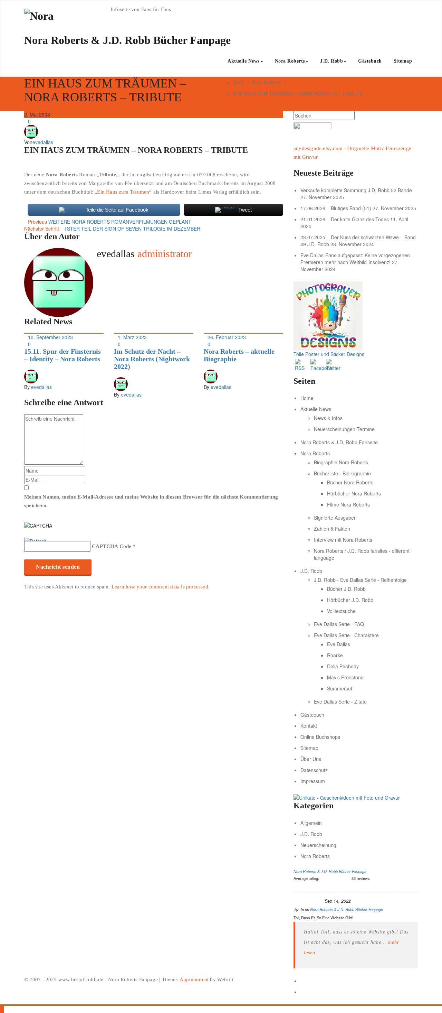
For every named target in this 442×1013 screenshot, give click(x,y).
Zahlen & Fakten (332, 528)
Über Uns (310, 758)
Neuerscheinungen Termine (344, 429)
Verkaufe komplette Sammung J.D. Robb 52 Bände (356, 190)
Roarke (335, 655)
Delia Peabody (343, 666)
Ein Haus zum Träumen (123, 192)
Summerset (339, 688)
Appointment (194, 979)
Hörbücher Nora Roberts (354, 493)
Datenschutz (314, 769)
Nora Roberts (290, 61)
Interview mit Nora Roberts (343, 539)
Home (307, 397)
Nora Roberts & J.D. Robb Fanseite (339, 442)
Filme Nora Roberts (348, 504)
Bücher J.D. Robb (346, 588)
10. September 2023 (50, 337)
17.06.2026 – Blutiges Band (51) (335, 208)
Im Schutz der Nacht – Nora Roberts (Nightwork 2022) (152, 358)
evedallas (42, 142)
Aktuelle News (244, 61)
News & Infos (328, 418)
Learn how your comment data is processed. (161, 586)
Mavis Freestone (345, 677)
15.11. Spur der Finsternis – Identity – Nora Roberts (62, 355)
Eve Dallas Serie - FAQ (339, 624)
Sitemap (403, 61)
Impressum (312, 781)
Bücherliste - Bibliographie (342, 473)
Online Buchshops (320, 736)
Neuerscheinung (318, 845)
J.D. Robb (331, 61)
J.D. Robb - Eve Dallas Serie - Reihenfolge (360, 579)
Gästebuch (370, 61)
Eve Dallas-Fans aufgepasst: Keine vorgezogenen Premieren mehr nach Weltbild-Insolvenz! (355, 259)
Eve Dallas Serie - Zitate (340, 701)
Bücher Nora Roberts (350, 482)
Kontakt (308, 725)
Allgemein (311, 822)
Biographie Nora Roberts (341, 462)
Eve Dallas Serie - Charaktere (346, 635)
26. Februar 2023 (227, 337)
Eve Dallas (338, 644)
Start (238, 82)
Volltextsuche (341, 610)
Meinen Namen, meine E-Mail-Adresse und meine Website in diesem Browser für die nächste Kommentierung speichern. (151, 501)
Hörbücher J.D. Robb (350, 599)
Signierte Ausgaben (335, 517)
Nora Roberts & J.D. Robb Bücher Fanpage (330, 871)
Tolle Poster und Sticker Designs (329, 354)
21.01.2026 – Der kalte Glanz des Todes (344, 219)
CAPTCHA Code (111, 546)
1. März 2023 (132, 337)
